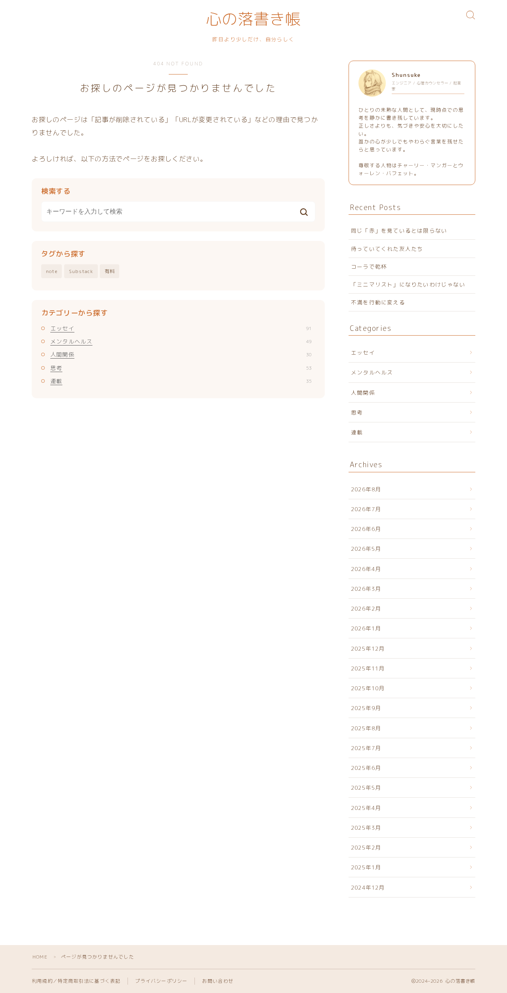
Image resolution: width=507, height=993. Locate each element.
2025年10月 (368, 688)
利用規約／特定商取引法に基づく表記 (76, 981)
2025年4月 (366, 808)
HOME (40, 956)
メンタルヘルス (181, 341)
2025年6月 (366, 767)
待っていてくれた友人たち (387, 248)
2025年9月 (366, 708)
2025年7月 (366, 748)
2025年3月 (366, 827)
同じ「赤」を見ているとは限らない (399, 230)
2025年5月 (366, 787)
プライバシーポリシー (161, 981)
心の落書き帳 (253, 20)
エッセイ (181, 328)
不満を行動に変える (378, 302)
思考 (181, 368)
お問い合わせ (217, 981)
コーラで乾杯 (369, 266)
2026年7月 (366, 509)
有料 (110, 271)
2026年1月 (366, 628)
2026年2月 (366, 608)
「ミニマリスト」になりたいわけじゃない (408, 284)
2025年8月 (366, 728)
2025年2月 (366, 847)
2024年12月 (368, 887)
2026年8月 (366, 489)
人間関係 (181, 354)
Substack (81, 271)
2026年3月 (366, 588)
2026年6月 (366, 529)
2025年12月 (368, 648)
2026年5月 (366, 548)
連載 (181, 381)
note (51, 271)
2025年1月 (366, 867)
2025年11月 (368, 668)
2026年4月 (366, 569)
